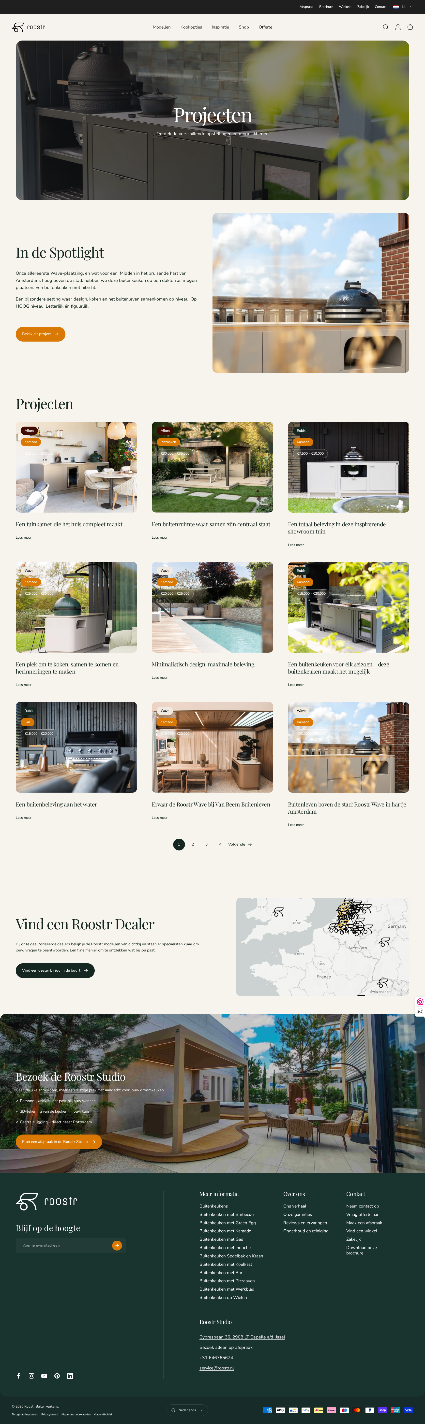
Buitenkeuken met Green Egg (227, 1223)
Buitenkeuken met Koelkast (225, 1264)
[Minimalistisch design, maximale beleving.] (212, 607)
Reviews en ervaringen (305, 1223)
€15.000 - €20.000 (311, 593)
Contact (381, 6)
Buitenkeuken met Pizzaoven (227, 1281)
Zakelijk (363, 6)
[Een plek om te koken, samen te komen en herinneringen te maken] (76, 607)
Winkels (345, 6)
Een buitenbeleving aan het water (56, 804)
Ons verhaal (294, 1206)
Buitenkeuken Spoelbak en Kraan (231, 1256)
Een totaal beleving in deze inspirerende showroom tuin (337, 527)
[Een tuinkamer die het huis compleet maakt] (76, 467)
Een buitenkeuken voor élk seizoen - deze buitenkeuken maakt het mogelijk (338, 667)
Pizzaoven (168, 442)
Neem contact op (362, 1206)
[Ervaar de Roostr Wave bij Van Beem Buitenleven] (212, 747)
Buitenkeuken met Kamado (225, 1231)
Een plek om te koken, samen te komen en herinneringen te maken (67, 667)
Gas (27, 722)
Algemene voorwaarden (76, 1414)
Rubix (301, 430)
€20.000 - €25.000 (175, 593)
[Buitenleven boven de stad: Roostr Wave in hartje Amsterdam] (348, 747)
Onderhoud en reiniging (306, 1231)
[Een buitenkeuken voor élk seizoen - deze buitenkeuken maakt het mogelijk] (348, 607)
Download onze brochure (361, 1250)
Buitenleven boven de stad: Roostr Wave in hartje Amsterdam (347, 807)
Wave (29, 570)
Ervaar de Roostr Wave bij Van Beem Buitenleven (211, 804)
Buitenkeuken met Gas (221, 1239)
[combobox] (403, 7)
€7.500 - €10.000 (310, 453)
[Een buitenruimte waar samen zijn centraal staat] (212, 467)
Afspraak (306, 6)
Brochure (326, 6)
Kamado (31, 442)
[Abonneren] (117, 1246)
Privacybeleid (49, 1414)
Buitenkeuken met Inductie (225, 1248)
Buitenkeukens (213, 1206)
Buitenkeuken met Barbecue (226, 1214)
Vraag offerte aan (362, 1214)
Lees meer (23, 537)
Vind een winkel (361, 1231)
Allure (29, 430)
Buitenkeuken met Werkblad (226, 1289)
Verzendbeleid (103, 1414)
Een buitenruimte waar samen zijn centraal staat (211, 524)
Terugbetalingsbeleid (25, 1414)
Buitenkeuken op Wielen (223, 1297)
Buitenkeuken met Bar (220, 1273)
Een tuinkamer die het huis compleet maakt (69, 524)
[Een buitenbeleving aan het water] (76, 747)
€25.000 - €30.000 (39, 453)
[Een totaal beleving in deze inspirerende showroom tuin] (348, 467)
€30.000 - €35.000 (175, 453)
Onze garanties (297, 1214)
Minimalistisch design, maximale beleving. (203, 664)
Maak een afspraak (364, 1223)
